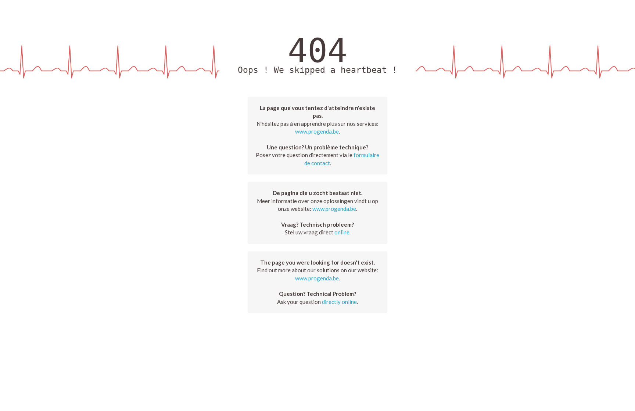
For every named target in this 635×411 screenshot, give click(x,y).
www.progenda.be (317, 131)
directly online (339, 301)
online (341, 232)
